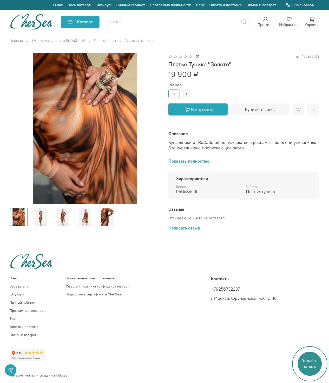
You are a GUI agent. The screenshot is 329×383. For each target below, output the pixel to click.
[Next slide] (153, 128)
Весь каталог (79, 4)
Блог (200, 4)
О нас (58, 4)
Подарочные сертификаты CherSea (93, 294)
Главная (16, 40)
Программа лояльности (170, 4)
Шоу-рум (103, 4)
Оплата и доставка (225, 4)
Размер (175, 85)
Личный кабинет (130, 4)
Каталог (85, 22)
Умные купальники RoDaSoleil (58, 40)
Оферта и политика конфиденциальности (98, 286)
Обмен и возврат (261, 4)
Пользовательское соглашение (90, 278)
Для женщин (105, 40)
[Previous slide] (17, 128)
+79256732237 (303, 5)
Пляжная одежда (140, 40)
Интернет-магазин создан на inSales (38, 375)
